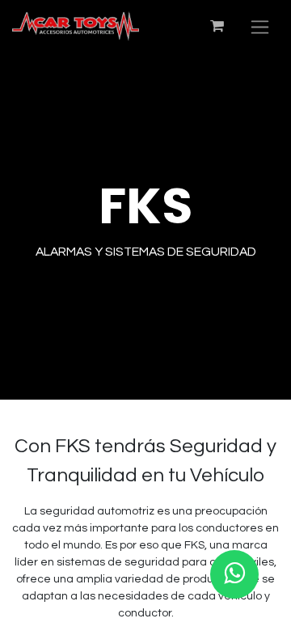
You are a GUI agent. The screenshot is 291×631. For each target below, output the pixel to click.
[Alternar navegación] (260, 26)
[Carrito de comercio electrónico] (216, 26)
